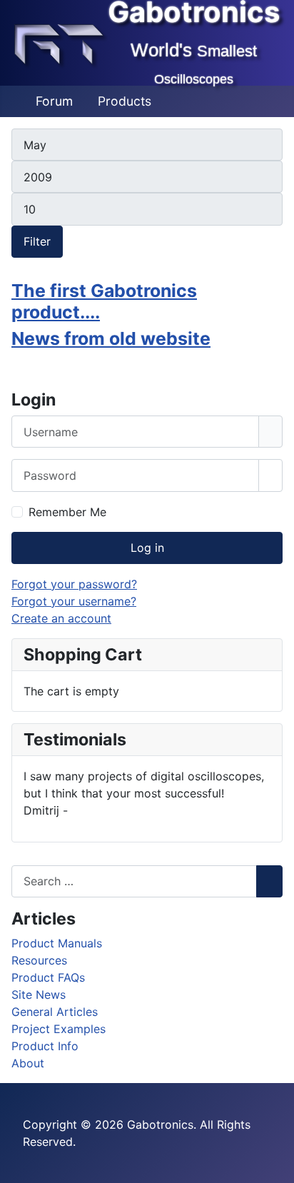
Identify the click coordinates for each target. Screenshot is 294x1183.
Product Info (44, 1046)
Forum (54, 101)
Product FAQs (48, 977)
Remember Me (67, 512)
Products (124, 101)
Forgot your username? (73, 601)
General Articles (54, 1012)
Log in (147, 547)
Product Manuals (56, 943)
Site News (38, 994)
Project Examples (58, 1029)
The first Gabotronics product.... (104, 301)
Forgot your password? (74, 584)
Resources (39, 960)
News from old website (111, 338)
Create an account (61, 618)
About (27, 1063)
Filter (37, 241)
